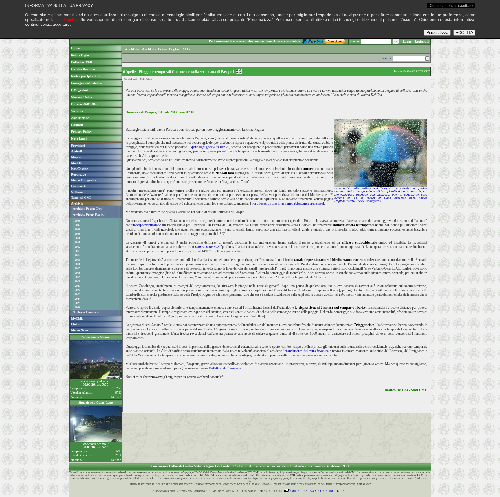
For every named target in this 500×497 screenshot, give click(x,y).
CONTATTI (297, 490)
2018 (77, 272)
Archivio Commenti (86, 312)
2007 (77, 225)
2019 (77, 277)
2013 (77, 251)
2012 (77, 246)
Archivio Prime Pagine (89, 214)
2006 (77, 220)
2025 (77, 303)
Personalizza (437, 32)
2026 (77, 307)
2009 (77, 233)
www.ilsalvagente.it (369, 201)
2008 (77, 229)
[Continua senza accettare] (451, 5)
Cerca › (387, 58)
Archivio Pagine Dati (87, 208)
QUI (356, 478)
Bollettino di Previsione (225, 368)
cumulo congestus (207, 247)
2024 (77, 298)
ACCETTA (464, 32)
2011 (77, 242)
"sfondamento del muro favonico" (306, 351)
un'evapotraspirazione (146, 225)
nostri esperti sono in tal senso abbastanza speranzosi (288, 203)
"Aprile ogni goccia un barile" (208, 147)
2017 (77, 268)
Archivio (132, 49)
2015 (77, 259)
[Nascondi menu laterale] (239, 71)
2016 (77, 264)
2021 (77, 285)
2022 (77, 290)
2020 (77, 281)
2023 (77, 294)
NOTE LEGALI (338, 490)
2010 (77, 238)
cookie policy (67, 19)
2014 (77, 255)
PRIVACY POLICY (316, 490)
